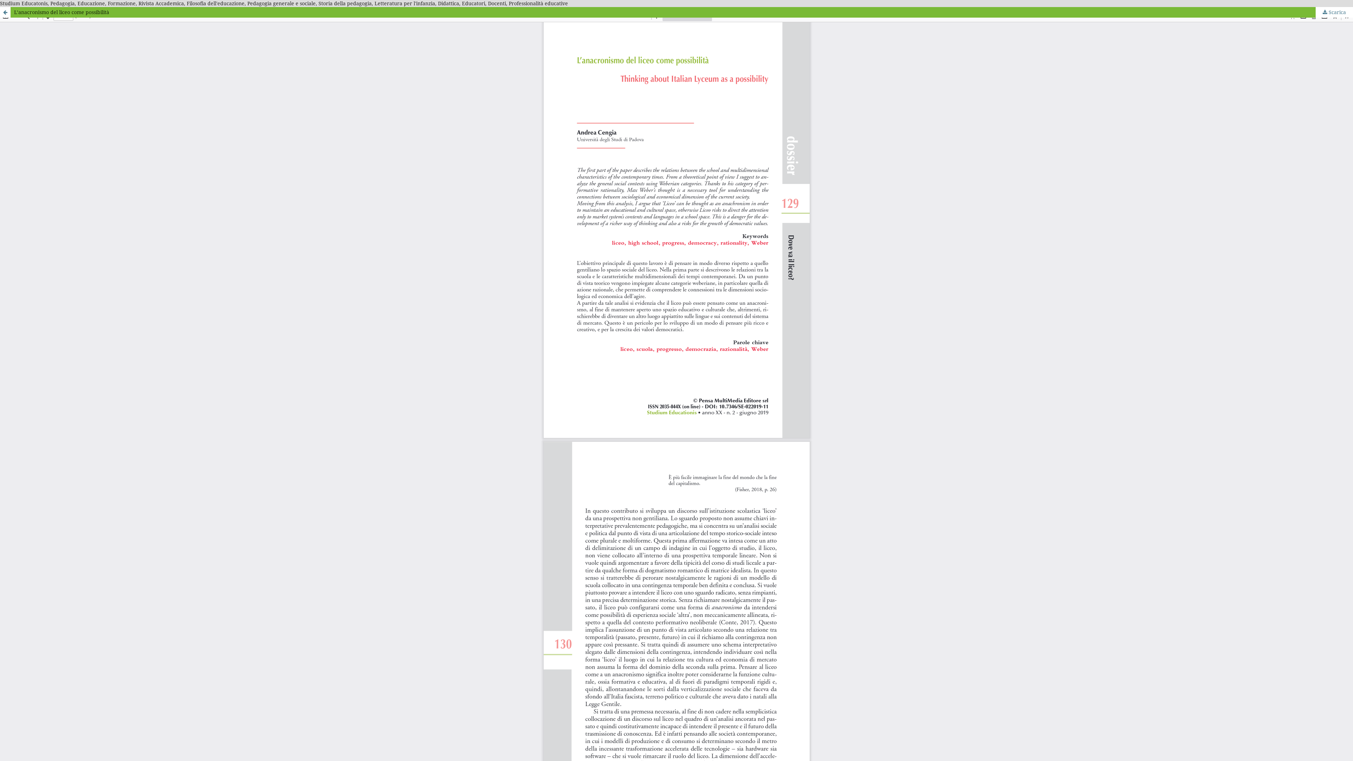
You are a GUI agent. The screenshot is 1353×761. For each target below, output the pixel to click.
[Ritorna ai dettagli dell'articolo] (5, 12)
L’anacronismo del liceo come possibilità (61, 12)
